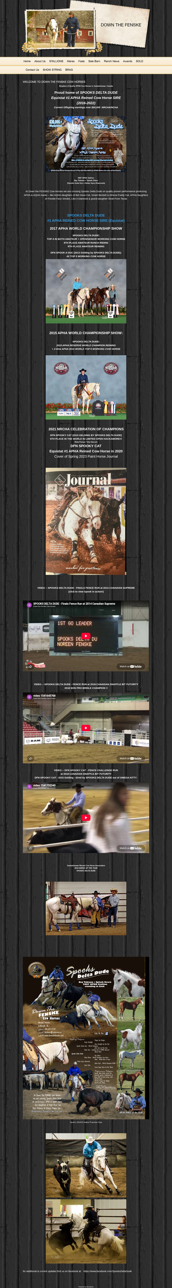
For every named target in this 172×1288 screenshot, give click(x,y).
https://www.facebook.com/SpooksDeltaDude (107, 1271)
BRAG (69, 69)
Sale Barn (94, 61)
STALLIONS (56, 61)
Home (27, 61)
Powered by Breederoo (86, 1287)
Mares (71, 61)
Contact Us (32, 69)
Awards (127, 61)
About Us (40, 61)
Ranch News (111, 61)
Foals (81, 61)
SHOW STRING (52, 69)
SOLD (139, 61)
